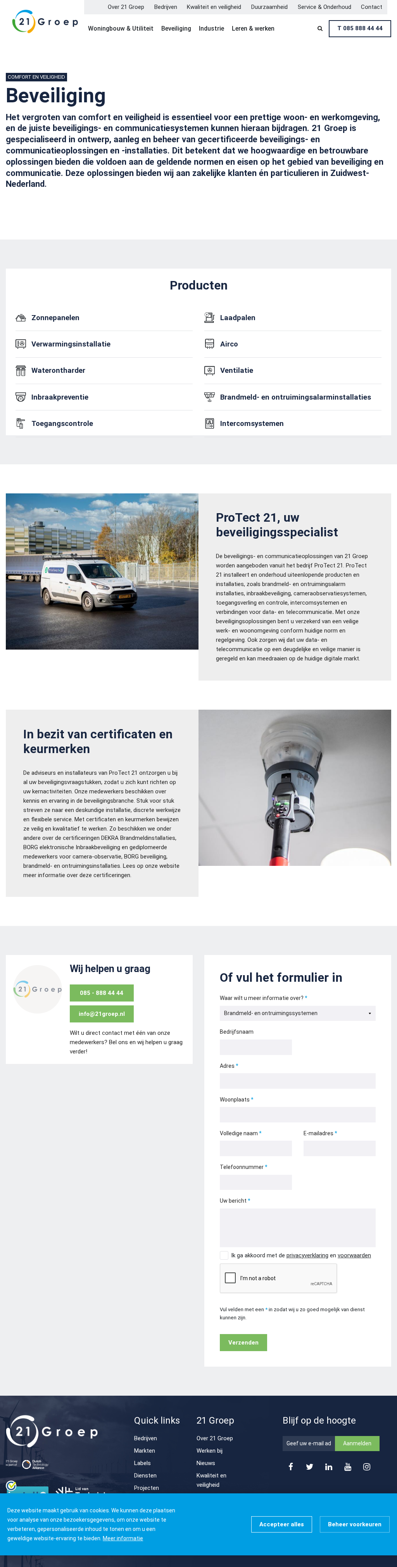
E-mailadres (318, 1133)
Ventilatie (236, 370)
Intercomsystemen (252, 423)
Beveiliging (176, 28)
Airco (229, 344)
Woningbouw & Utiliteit (121, 28)
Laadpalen (237, 318)
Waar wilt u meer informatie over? (262, 998)
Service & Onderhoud (324, 6)
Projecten (146, 1487)
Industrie (211, 28)
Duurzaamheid (269, 6)
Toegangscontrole (62, 423)
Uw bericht (233, 1201)
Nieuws (206, 1463)
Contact (371, 6)
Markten (144, 1450)
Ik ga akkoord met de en (301, 1255)
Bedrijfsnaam (237, 1032)
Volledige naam (239, 1133)
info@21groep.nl (102, 1013)
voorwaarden (354, 1255)
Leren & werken (253, 28)
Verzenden (243, 1342)
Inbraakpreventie (59, 397)
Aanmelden (357, 1443)
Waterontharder (58, 370)
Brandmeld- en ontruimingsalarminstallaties (295, 397)
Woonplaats (235, 1099)
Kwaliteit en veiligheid (214, 6)
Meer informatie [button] (123, 1538)
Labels (142, 1463)
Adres (227, 1066)
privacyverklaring (307, 1255)
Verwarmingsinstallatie (70, 344)
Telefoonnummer (242, 1167)
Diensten (145, 1475)
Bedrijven (165, 6)
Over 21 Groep (126, 6)
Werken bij (210, 1450)
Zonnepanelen (55, 318)
